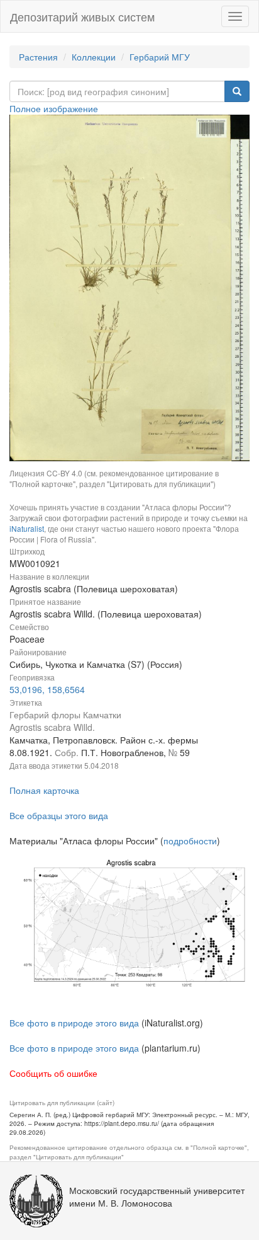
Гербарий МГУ (160, 56)
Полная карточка (44, 790)
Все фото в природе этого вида (74, 1022)
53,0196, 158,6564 (47, 689)
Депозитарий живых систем (82, 16)
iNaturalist (26, 528)
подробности (190, 840)
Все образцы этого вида (58, 815)
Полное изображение (53, 108)
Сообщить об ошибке (53, 1073)
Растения (38, 56)
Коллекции (94, 56)
